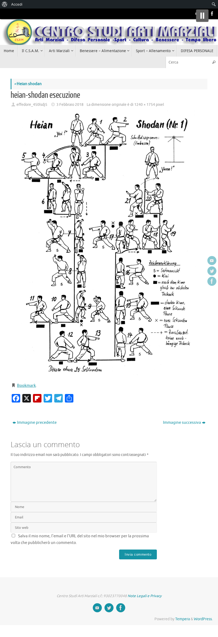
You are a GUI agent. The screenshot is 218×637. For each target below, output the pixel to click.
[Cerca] (213, 62)
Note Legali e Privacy (145, 596)
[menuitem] (4, 4)
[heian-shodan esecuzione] (109, 244)
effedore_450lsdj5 (31, 104)
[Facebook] (211, 13)
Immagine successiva (182, 422)
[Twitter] (211, 270)
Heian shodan (28, 83)
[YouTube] (211, 260)
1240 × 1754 (144, 104)
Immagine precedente (37, 422)
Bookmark (26, 385)
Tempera (182, 619)
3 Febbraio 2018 (69, 104)
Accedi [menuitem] (16, 4)
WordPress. (203, 619)
